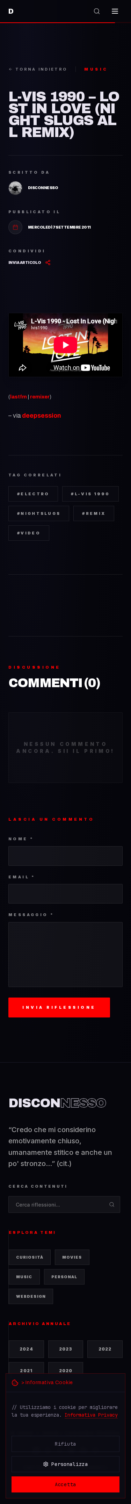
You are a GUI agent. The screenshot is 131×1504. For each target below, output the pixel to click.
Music (24, 1276)
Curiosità (29, 1257)
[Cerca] (111, 1204)
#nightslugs (38, 513)
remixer (40, 397)
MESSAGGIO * (31, 914)
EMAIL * (22, 877)
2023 (66, 1349)
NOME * (21, 838)
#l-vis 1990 (90, 493)
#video (29, 533)
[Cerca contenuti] (96, 11)
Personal (64, 1276)
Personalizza (69, 1464)
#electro (33, 493)
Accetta (65, 1484)
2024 (26, 1349)
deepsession (41, 415)
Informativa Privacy (91, 1415)
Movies (72, 1257)
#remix (93, 513)
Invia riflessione (59, 1007)
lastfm (18, 397)
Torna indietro (41, 69)
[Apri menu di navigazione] (115, 11)
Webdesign (31, 1296)
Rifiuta (65, 1444)
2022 (105, 1349)
